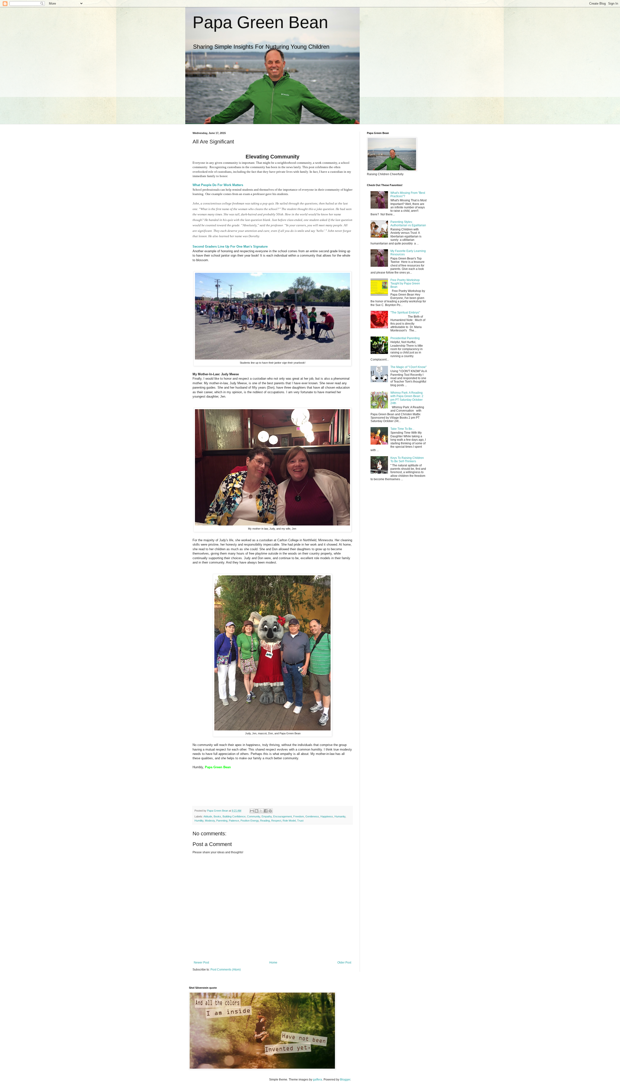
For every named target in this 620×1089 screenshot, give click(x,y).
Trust (300, 820)
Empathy (267, 816)
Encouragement (282, 816)
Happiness (326, 816)
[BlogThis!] (256, 810)
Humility (198, 820)
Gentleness (312, 816)
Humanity (339, 816)
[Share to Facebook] (265, 810)
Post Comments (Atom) (225, 969)
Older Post (344, 962)
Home (273, 962)
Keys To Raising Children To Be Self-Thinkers (407, 459)
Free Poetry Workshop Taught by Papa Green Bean (405, 283)
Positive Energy (249, 820)
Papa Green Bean (260, 22)
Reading (265, 820)
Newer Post (201, 962)
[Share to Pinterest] (270, 810)
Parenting (221, 820)
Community (253, 816)
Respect (276, 820)
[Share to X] (261, 810)
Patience (234, 820)
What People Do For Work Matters (218, 185)
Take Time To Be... (402, 429)
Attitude (207, 816)
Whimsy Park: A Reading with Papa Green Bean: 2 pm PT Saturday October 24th (406, 398)
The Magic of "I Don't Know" (408, 367)
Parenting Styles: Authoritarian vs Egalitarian (408, 223)
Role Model (289, 820)
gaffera (317, 1079)
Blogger (345, 1079)
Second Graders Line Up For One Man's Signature (230, 246)
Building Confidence (234, 816)
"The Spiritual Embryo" (405, 312)
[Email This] (251, 810)
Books (217, 816)
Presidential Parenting (405, 338)
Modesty (210, 820)
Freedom (298, 816)
